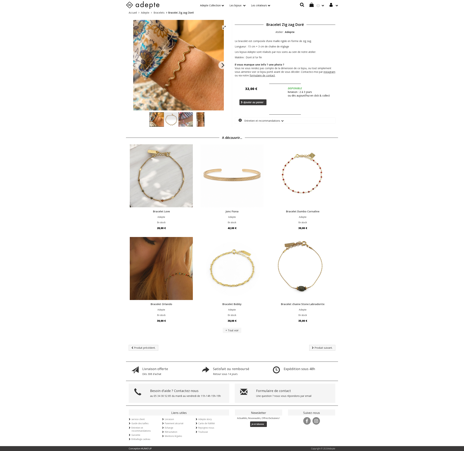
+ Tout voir (232, 330)
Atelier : (285, 32)
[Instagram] (316, 420)
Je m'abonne (258, 424)
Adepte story (205, 419)
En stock (161, 222)
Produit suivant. (323, 347)
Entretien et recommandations (262, 120)
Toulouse (203, 431)
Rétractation (171, 431)
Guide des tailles (139, 423)
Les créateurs (259, 5)
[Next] (222, 65)
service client (138, 419)
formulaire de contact (262, 75)
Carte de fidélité (206, 423)
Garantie (135, 435)
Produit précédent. (144, 347)
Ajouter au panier (253, 102)
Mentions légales (173, 436)
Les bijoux (235, 5)
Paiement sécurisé (174, 423)
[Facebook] (307, 420)
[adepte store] (143, 4)
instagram (329, 72)
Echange (169, 427)
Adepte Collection (210, 5)
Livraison (169, 419)
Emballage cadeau (140, 439)
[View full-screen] (224, 27)
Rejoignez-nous (206, 427)
